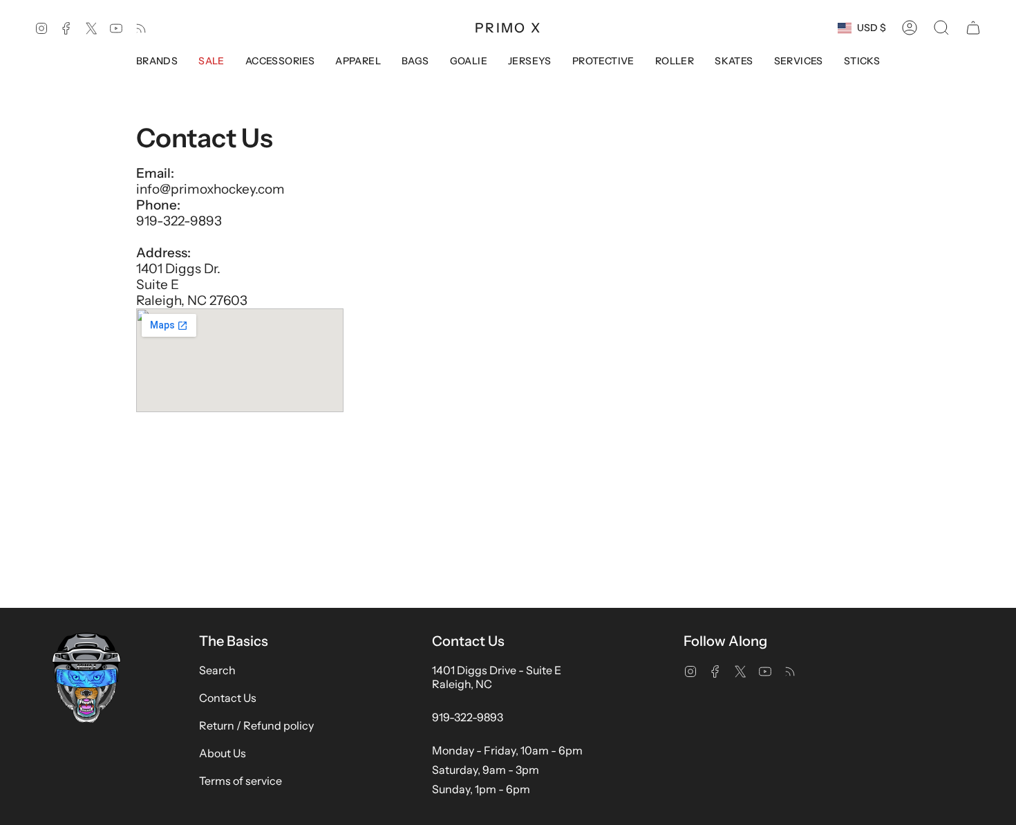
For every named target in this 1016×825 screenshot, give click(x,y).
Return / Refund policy (256, 725)
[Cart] (973, 27)
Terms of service (240, 781)
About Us (222, 753)
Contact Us (227, 698)
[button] (941, 27)
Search (217, 670)
